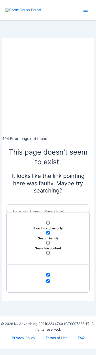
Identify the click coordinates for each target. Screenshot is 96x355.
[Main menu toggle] (85, 10)
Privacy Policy (23, 338)
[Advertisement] (48, 86)
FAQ (81, 338)
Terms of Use (57, 338)
